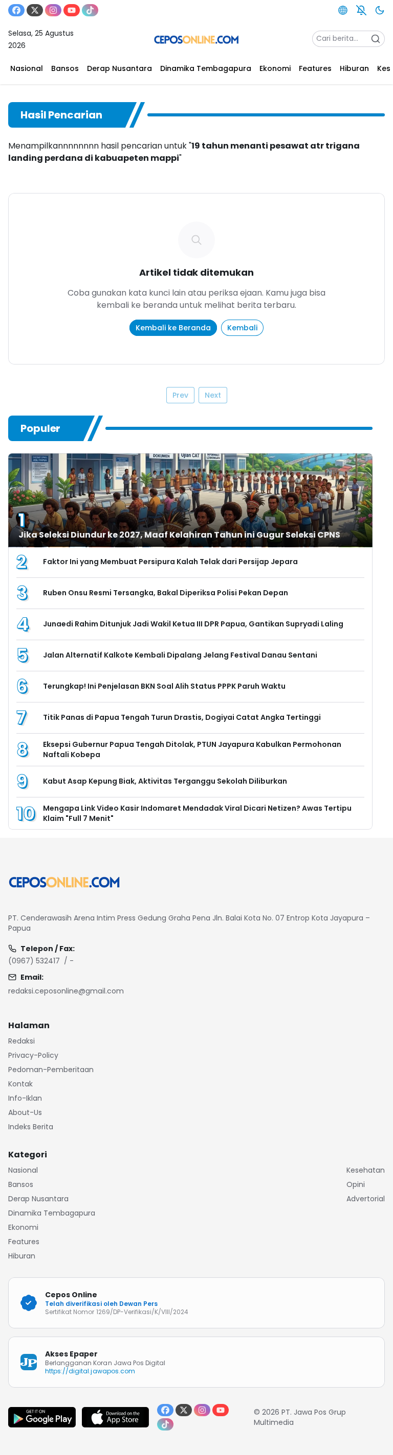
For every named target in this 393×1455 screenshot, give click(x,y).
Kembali (242, 328)
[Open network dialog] (343, 10)
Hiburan (21, 1256)
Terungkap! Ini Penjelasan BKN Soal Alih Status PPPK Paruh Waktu (164, 686)
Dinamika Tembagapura (51, 1213)
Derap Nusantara (38, 1199)
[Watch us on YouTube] (71, 10)
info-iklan (25, 1098)
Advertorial (365, 1199)
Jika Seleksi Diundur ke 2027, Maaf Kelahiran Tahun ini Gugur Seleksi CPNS (179, 535)
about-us (25, 1112)
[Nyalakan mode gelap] (379, 10)
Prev (180, 395)
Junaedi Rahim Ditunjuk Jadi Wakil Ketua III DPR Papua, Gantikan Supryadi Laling (193, 624)
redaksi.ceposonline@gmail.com (66, 991)
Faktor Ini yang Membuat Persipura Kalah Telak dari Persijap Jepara (171, 561)
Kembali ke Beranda (173, 328)
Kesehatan (365, 1170)
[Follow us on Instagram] (53, 10)
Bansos (20, 1184)
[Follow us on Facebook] (16, 10)
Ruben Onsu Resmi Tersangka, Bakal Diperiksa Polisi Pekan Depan (165, 593)
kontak (20, 1084)
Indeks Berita (30, 1127)
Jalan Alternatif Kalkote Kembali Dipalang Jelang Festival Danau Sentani (180, 655)
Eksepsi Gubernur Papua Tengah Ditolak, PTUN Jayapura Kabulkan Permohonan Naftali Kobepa (192, 749)
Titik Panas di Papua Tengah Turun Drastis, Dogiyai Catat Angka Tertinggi (182, 717)
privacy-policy (33, 1055)
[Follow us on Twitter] (35, 10)
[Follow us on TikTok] (90, 10)
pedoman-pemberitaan (51, 1069)
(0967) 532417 (34, 961)
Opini (355, 1184)
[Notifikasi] (361, 10)
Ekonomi (23, 1227)
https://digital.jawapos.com (90, 1371)
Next (213, 395)
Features (23, 1241)
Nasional (23, 1170)
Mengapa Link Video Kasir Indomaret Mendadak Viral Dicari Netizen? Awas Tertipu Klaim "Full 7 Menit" (197, 813)
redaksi (21, 1041)
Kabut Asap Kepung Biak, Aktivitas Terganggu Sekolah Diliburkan (165, 781)
